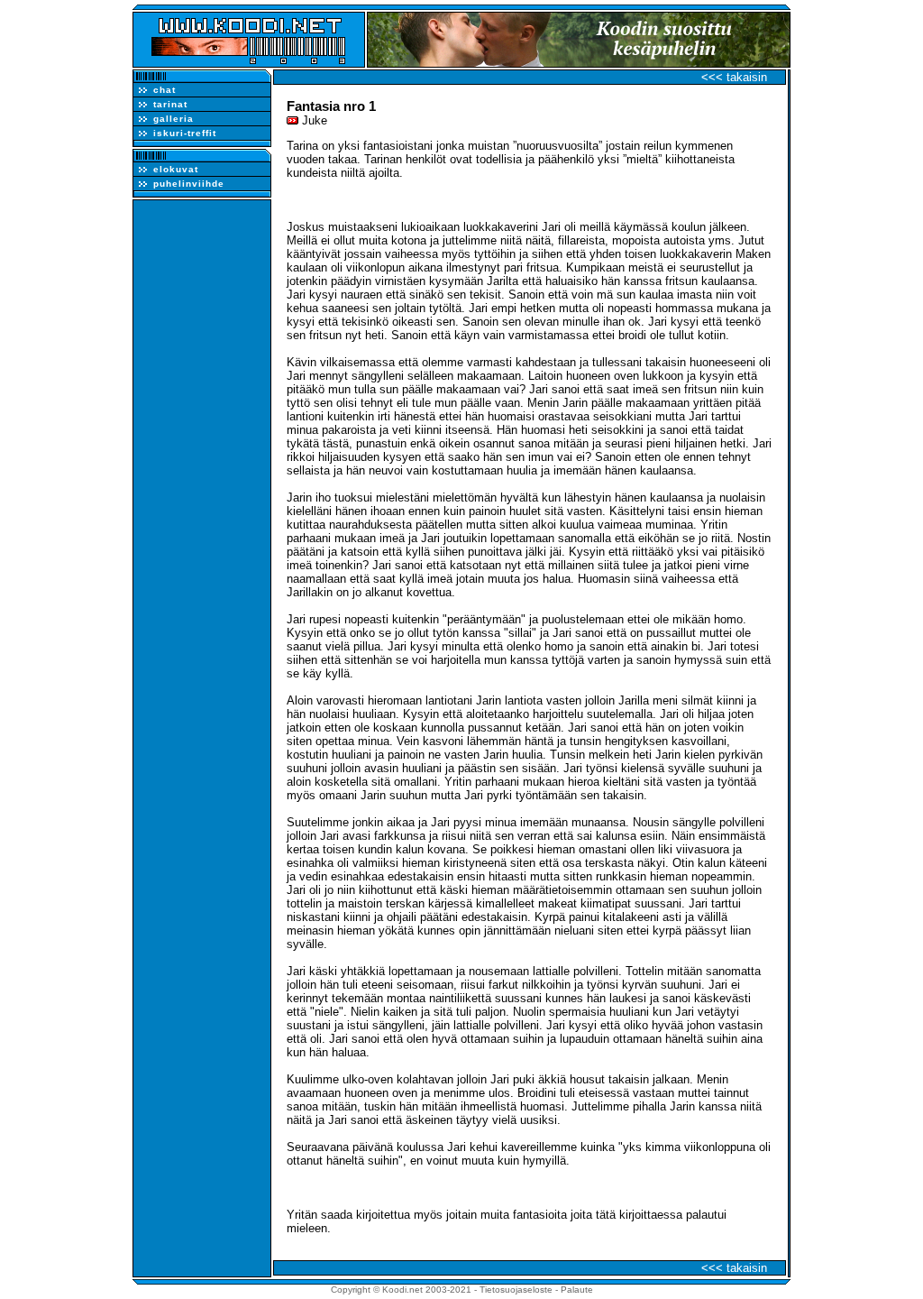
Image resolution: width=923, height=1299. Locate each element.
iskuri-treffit (184, 133)
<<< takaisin (734, 77)
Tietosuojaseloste (516, 1289)
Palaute (577, 1289)
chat (164, 90)
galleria (173, 119)
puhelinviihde (188, 184)
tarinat (170, 104)
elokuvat (175, 169)
